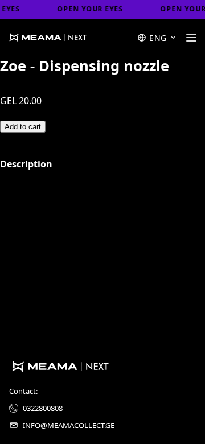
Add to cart (23, 126)
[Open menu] (191, 37)
